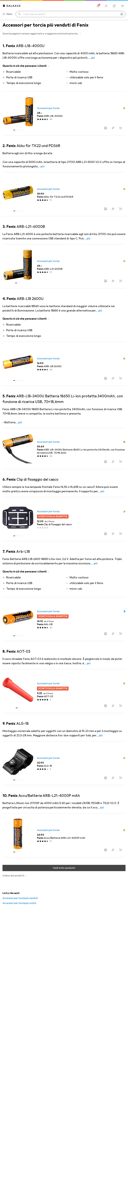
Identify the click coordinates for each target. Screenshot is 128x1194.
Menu (9, 14)
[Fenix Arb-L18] (64, 619)
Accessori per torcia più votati (19, 903)
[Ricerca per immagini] (122, 14)
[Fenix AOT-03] (64, 691)
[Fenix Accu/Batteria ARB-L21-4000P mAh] (64, 835)
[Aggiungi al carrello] (120, 128)
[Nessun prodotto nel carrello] (122, 5)
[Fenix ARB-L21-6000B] (64, 266)
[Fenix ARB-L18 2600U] (64, 364)
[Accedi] (106, 6)
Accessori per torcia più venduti (20, 898)
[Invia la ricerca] (19, 14)
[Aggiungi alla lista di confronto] (105, 128)
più (93, 57)
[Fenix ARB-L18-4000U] (64, 113)
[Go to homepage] (11, 5)
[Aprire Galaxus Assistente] (114, 5)
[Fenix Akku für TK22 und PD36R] (64, 194)
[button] (80, 33)
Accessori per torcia (48, 108)
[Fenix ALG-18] (64, 763)
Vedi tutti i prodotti (64, 868)
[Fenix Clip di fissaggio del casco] (64, 519)
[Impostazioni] (98, 5)
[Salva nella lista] (113, 128)
